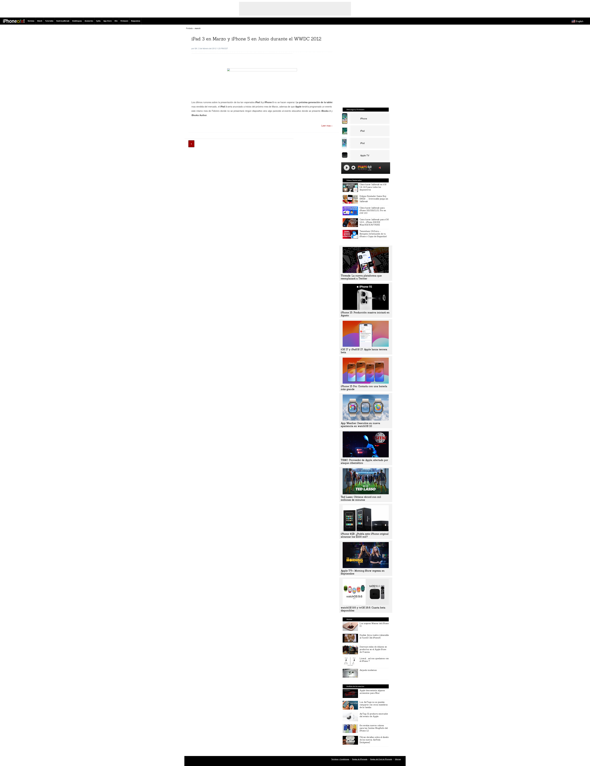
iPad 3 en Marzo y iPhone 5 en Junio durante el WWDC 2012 (256, 39)
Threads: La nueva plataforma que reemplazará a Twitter (361, 277)
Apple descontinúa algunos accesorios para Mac (372, 691)
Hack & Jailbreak (62, 21)
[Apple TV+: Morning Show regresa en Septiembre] (366, 567)
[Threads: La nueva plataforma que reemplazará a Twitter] (366, 272)
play (347, 168)
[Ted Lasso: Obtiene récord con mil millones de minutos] (366, 493)
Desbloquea (77, 21)
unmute (380, 167)
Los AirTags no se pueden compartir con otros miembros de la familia (374, 705)
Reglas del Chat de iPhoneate (381, 759)
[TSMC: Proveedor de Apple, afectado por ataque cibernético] (366, 456)
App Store (107, 21)
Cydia (98, 21)
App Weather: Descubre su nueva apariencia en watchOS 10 (360, 425)
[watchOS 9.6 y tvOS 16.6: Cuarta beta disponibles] (366, 604)
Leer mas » (326, 125)
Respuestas (135, 21)
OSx (116, 21)
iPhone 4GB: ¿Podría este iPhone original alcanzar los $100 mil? (365, 535)
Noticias (31, 21)
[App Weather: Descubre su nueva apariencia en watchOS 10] (366, 419)
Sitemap (398, 759)
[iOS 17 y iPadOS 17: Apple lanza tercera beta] (366, 345)
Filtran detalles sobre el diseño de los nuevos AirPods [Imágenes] (374, 740)
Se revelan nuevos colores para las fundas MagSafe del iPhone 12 (374, 728)
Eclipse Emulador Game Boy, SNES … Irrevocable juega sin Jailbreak (374, 199)
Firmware (124, 21)
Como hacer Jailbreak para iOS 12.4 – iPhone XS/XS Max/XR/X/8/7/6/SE (374, 222)
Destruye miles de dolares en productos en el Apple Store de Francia (373, 649)
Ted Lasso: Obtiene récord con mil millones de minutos (361, 498)
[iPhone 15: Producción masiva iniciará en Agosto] (366, 308)
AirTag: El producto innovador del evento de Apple (374, 715)
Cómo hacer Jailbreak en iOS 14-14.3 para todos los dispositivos (373, 187)
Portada (189, 28)
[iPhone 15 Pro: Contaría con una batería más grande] (366, 382)
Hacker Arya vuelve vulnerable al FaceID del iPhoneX (374, 636)
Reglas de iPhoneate (359, 759)
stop (353, 168)
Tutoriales (49, 21)
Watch (39, 21)
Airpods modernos (368, 670)
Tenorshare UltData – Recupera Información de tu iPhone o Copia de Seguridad (373, 234)
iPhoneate (13, 21)
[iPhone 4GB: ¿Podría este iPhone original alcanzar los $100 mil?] (366, 530)
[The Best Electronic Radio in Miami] (362, 168)
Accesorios (89, 21)
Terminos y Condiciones (340, 759)
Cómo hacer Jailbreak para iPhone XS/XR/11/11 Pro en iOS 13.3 (373, 210)
